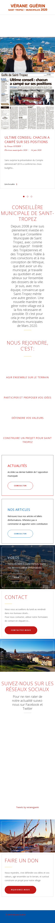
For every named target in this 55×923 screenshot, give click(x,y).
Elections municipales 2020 (16, 150)
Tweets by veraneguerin (27, 807)
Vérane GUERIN (14, 146)
